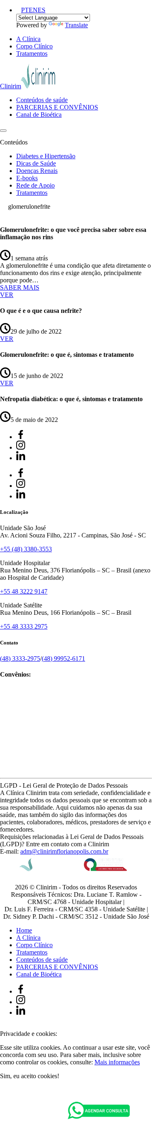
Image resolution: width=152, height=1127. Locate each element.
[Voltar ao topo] (3, 1026)
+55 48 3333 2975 (23, 626)
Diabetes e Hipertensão (45, 156)
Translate (76, 25)
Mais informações (117, 1062)
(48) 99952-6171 (63, 658)
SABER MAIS (19, 287)
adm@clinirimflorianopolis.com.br (64, 851)
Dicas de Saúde (36, 163)
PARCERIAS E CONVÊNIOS (57, 107)
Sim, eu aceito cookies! (29, 1075)
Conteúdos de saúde (42, 99)
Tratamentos (31, 53)
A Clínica (28, 38)
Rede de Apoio (35, 185)
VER (6, 294)
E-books (27, 178)
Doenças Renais (37, 170)
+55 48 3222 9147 (23, 591)
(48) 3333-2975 (20, 658)
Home (24, 930)
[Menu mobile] (3, 130)
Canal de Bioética (39, 114)
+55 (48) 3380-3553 (26, 549)
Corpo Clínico (34, 46)
